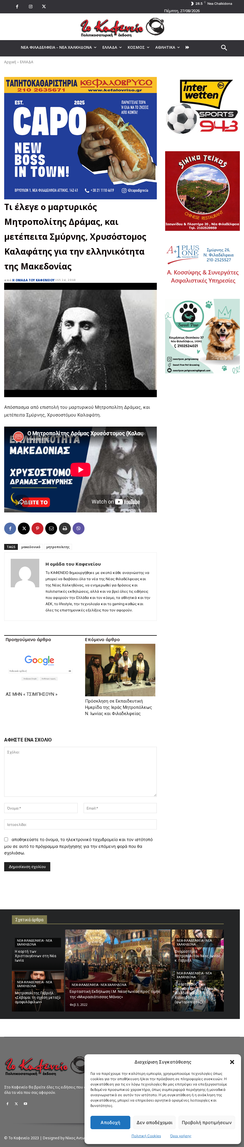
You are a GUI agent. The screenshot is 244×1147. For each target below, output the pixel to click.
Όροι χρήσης (180, 1136)
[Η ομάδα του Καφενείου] (25, 586)
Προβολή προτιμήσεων (207, 1122)
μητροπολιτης (58, 547)
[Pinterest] (37, 528)
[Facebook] (17, 6)
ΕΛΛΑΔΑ (26, 61)
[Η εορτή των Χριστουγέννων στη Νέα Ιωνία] (38, 950)
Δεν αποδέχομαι (154, 1122)
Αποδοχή (110, 1122)
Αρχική (10, 61)
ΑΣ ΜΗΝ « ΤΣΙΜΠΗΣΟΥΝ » (31, 694)
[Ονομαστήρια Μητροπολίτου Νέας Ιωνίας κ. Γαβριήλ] (198, 950)
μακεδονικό (30, 547)
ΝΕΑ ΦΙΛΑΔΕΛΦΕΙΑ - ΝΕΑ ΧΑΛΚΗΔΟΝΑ (34, 942)
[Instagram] (30, 6)
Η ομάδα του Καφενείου (33, 280)
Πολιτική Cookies (146, 1136)
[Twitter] (16, 1104)
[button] (232, 1062)
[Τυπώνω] (65, 528)
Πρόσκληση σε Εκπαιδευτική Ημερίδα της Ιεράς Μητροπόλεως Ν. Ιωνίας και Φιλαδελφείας (118, 707)
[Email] (51, 528)
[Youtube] (25, 1104)
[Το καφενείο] (122, 26)
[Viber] (79, 528)
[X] (44, 6)
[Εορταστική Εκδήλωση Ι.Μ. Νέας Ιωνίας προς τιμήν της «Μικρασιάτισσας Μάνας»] (118, 971)
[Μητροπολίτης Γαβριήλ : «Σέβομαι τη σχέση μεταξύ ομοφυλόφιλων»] (38, 991)
